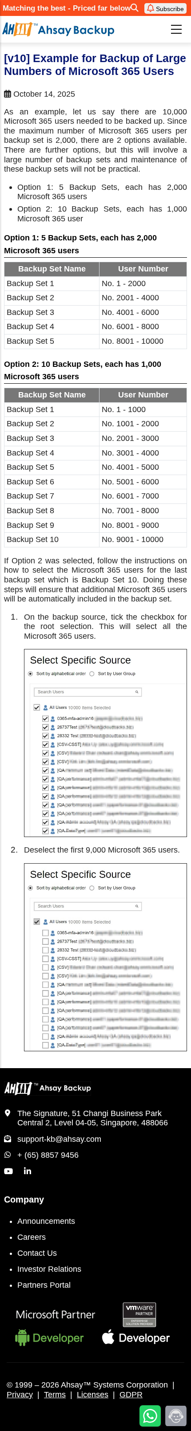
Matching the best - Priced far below (67, 8)
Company (24, 1199)
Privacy (20, 1394)
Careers (31, 1237)
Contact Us (37, 1253)
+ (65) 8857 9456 (48, 1155)
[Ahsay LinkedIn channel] (27, 1171)
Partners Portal (44, 1285)
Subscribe (169, 8)
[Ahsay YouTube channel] (8, 1171)
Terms (55, 1394)
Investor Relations (49, 1269)
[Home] (58, 29)
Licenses (92, 1394)
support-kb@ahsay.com (59, 1139)
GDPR (131, 1394)
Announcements (46, 1221)
